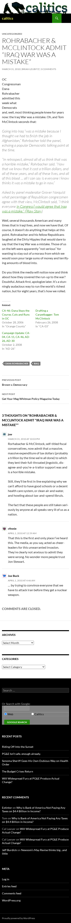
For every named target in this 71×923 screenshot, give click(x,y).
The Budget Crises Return (17, 771)
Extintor (7, 807)
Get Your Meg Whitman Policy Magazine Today (31, 396)
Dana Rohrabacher (16, 363)
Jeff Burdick (9, 850)
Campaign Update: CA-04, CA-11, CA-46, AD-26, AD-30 (16, 336)
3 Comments (48, 69)
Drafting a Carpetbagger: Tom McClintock (47, 314)
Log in (5, 879)
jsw (10, 434)
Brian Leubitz (30, 69)
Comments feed (11, 893)
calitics (7, 18)
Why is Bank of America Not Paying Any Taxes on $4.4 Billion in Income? (33, 809)
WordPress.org (11, 900)
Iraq (36, 363)
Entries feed (9, 886)
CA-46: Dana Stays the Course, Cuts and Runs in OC (16, 314)
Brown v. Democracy (14, 382)
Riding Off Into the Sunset (17, 746)
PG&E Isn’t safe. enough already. (21, 753)
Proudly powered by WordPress (18, 918)
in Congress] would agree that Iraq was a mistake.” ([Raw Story (34, 208)
